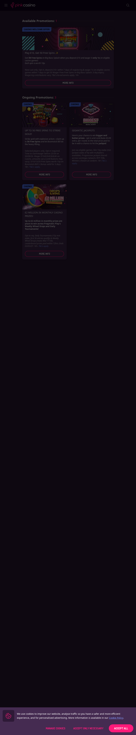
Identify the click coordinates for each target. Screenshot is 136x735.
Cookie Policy (116, 717)
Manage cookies (55, 728)
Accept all (121, 728)
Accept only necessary (88, 728)
